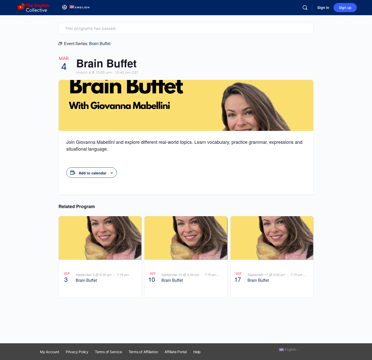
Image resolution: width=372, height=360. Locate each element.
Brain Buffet (86, 280)
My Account (49, 352)
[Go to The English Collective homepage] (32, 7)
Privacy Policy (77, 352)
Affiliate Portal (175, 352)
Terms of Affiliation (143, 352)
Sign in (323, 7)
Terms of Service (108, 352)
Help (197, 352)
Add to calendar (92, 172)
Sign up (345, 7)
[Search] (305, 8)
